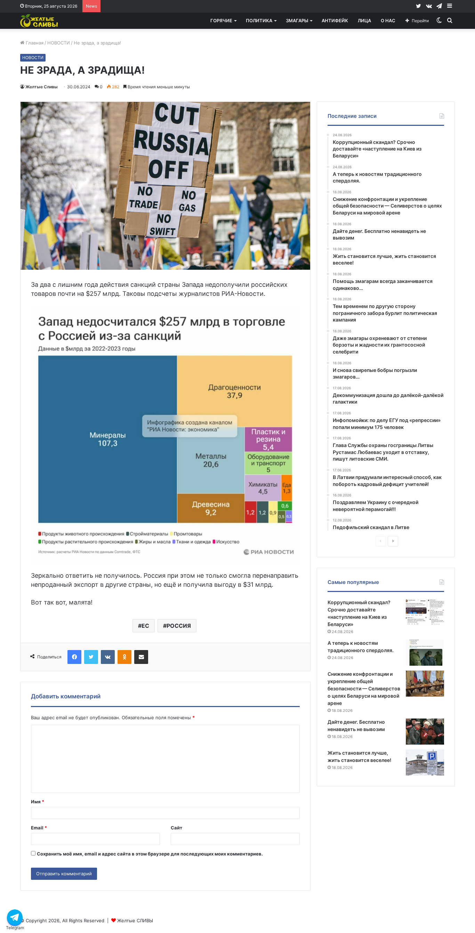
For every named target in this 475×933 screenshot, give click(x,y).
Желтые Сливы (41, 86)
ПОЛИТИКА (259, 20)
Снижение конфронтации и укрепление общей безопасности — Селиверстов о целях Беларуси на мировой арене (364, 688)
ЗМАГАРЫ (297, 20)
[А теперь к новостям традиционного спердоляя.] (425, 653)
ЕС (145, 625)
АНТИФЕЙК (335, 20)
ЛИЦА (364, 20)
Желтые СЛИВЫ (135, 920)
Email (39, 827)
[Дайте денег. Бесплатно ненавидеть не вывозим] (425, 732)
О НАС (388, 20)
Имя (37, 801)
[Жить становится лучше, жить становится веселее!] (425, 762)
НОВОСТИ (58, 43)
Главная (33, 43)
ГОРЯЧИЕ (221, 20)
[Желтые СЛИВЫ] (39, 21)
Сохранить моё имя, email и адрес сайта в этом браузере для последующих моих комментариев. (150, 854)
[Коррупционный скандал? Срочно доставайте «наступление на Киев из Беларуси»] (425, 612)
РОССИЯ (179, 625)
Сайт (176, 827)
